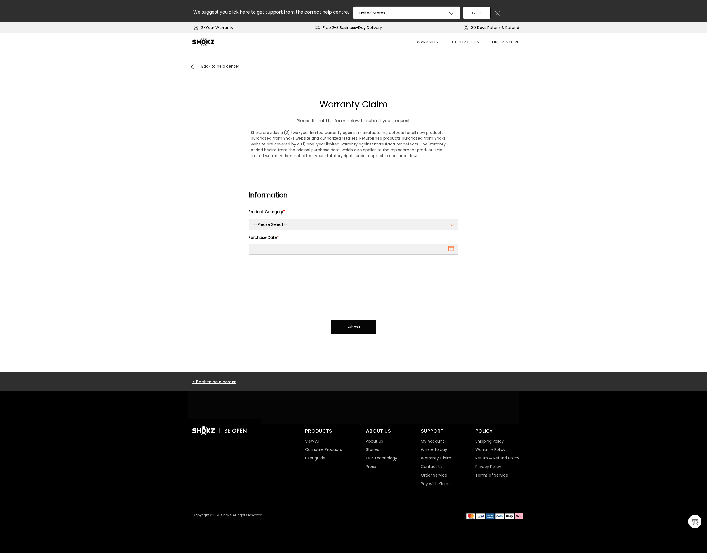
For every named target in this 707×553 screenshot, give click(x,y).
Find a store (505, 42)
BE (228, 431)
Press (371, 466)
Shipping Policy (489, 441)
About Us (374, 441)
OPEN (239, 431)
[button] (451, 248)
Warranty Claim (354, 104)
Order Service (434, 475)
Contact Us (465, 42)
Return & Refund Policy (497, 458)
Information (268, 195)
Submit (353, 327)
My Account (432, 441)
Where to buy (434, 449)
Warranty (428, 42)
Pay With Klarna (436, 483)
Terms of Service (491, 475)
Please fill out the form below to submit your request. (353, 121)
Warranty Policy (490, 449)
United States (372, 13)
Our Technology (381, 458)
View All (312, 441)
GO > (477, 13)
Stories (372, 449)
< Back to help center (214, 382)
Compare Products (323, 449)
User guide (315, 458)
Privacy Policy (488, 466)
